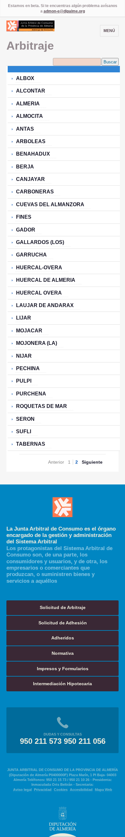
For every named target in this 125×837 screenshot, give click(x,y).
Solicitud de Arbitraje (63, 607)
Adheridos (62, 637)
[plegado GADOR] (12, 230)
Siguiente (92, 462)
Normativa (63, 653)
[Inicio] (30, 29)
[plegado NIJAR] (12, 356)
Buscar (110, 62)
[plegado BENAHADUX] (12, 154)
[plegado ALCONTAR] (12, 91)
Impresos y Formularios (62, 668)
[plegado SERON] (12, 419)
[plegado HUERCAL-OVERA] (12, 268)
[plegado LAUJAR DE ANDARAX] (12, 305)
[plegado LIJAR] (12, 318)
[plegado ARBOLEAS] (12, 141)
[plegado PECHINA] (12, 368)
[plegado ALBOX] (12, 78)
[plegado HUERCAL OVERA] (12, 293)
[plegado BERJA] (12, 167)
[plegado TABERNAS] (12, 444)
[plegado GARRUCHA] (12, 255)
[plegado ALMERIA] (12, 104)
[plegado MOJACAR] (12, 331)
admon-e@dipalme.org (64, 11)
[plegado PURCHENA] (12, 394)
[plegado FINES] (12, 217)
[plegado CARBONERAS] (12, 192)
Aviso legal (22, 790)
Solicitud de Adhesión (62, 622)
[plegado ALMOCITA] (12, 116)
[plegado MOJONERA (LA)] (12, 343)
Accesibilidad (81, 790)
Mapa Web (103, 790)
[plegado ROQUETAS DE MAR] (12, 406)
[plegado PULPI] (12, 381)
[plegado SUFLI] (12, 432)
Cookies (61, 790)
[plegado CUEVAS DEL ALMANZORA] (12, 204)
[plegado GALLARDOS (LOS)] (12, 242)
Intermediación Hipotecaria (62, 683)
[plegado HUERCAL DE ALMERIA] (12, 280)
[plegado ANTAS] (12, 129)
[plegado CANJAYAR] (12, 179)
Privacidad (43, 790)
